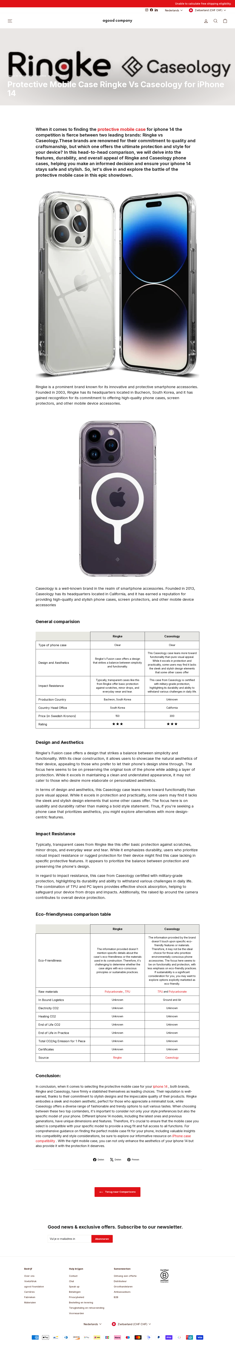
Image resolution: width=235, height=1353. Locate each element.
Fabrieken (29, 1297)
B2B (116, 1297)
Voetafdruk (30, 1281)
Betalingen (75, 1292)
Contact (73, 1276)
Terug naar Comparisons (120, 1191)
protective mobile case (122, 129)
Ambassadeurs (122, 1292)
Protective (40, 75)
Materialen (30, 1302)
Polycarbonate (114, 991)
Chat (71, 1281)
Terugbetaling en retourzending (86, 1307)
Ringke (117, 1057)
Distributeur (120, 1281)
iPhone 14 (12, 75)
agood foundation (34, 1286)
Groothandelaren (123, 1286)
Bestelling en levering (81, 1302)
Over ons (29, 1276)
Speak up (74, 1286)
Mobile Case (26, 75)
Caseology (172, 1057)
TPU (127, 991)
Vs (49, 75)
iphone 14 (160, 1086)
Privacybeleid (76, 1297)
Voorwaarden (76, 1313)
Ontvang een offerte (125, 1276)
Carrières (29, 1292)
